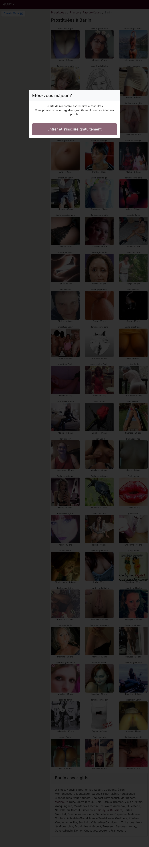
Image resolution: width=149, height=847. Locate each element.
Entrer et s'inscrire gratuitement (74, 129)
